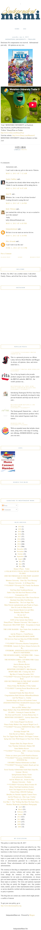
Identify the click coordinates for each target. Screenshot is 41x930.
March (20, 809)
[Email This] (16, 147)
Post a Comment (6, 253)
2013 (18, 546)
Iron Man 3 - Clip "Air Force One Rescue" (21, 799)
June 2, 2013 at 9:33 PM (16, 248)
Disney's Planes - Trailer (21, 569)
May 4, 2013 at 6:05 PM (16, 223)
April (20, 807)
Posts (5, 505)
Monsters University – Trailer (21, 782)
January (20, 814)
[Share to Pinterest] (25, 147)
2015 (18, 541)
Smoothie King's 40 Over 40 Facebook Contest (21, 700)
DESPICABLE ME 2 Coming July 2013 (22, 672)
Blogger (32, 915)
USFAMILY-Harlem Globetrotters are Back (22, 762)
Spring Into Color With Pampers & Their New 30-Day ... (21, 740)
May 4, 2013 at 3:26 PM (16, 203)
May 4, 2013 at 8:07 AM (16, 188)
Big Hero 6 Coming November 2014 (21, 674)
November (20, 551)
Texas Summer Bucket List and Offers (21, 610)
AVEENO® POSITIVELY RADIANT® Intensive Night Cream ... (21, 704)
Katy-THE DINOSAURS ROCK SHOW (22, 636)
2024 (19, 526)
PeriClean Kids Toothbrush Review (21, 590)
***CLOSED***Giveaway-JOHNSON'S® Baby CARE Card (22, 728)
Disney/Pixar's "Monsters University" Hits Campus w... (21, 622)
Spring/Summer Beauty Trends (22, 774)
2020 (19, 529)
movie (24, 149)
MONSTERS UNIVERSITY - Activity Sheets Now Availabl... (21, 718)
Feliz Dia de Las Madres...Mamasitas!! (21, 734)
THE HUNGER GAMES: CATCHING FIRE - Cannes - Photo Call (22, 656)
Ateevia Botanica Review (22, 664)
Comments (7, 510)
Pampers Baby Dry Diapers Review (21, 743)
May (20, 566)
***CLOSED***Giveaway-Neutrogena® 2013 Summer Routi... (22, 678)
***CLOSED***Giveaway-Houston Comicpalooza (21, 643)
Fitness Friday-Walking (21, 617)
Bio (24, 29)
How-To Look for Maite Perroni (21, 607)
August (20, 559)
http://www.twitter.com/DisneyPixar (12, 133)
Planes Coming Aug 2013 (21, 667)
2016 (18, 539)
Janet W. (8, 194)
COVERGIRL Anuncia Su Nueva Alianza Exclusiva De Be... (22, 647)
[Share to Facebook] (22, 147)
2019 (19, 531)
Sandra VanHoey (11, 179)
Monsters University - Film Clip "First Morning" (21, 580)
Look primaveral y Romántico (21, 777)
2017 (19, 536)
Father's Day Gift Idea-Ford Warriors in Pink (21, 592)
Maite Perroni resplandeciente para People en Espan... (21, 605)
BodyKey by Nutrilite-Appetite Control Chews (22, 794)
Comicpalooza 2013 (21, 595)
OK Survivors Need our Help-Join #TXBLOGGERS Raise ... (22, 640)
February (20, 812)
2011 (18, 819)
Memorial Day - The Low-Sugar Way (21, 602)
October (20, 554)
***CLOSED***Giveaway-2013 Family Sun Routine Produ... (21, 586)
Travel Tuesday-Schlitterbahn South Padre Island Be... (21, 769)
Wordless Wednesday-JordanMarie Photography (21, 804)
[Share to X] (20, 147)
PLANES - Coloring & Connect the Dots (21, 712)
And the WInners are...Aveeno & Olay (21, 779)
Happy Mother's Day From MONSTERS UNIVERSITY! (21, 710)
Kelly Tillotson (11, 209)
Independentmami (11, 229)
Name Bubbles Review (21, 748)
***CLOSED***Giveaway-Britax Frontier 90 (22, 784)
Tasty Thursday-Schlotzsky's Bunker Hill (21, 746)
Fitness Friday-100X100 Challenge (21, 792)
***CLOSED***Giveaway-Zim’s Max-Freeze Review (21, 597)
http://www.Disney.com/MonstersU (23, 135)
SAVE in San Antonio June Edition (21, 620)
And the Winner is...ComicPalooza (21, 634)
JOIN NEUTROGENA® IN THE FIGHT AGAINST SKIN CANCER (21, 577)
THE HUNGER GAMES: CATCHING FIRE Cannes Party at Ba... (22, 661)
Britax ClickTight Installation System (22, 787)
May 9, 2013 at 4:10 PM (16, 235)
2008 (19, 827)
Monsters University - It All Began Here (22, 583)
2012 (18, 817)
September (20, 556)
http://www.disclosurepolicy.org (11, 906)
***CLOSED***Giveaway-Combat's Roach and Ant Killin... (22, 766)
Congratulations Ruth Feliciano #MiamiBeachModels (22, 695)
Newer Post (35, 257)
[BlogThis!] (18, 147)
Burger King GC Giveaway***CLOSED (19, 424)
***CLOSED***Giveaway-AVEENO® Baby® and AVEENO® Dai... (21, 759)
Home (17, 29)
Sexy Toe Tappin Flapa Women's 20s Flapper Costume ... (21, 736)
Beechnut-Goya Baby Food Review (21, 600)
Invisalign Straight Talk (21, 731)
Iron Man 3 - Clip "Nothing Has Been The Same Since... (21, 802)
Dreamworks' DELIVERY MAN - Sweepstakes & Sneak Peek (21, 626)
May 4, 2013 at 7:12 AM (16, 173)
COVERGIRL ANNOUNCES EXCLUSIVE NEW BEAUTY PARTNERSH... (21, 651)
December (20, 549)
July (20, 561)
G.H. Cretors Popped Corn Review (21, 722)
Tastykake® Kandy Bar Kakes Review (21, 693)
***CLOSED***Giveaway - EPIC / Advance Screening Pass (22, 752)
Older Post (5, 257)
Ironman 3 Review (22, 772)
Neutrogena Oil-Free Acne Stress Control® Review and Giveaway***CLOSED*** (23, 388)
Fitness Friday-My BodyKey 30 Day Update (21, 686)
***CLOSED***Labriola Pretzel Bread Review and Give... (21, 689)
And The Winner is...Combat (21, 698)
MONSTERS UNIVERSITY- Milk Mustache (21, 669)
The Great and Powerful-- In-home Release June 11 (21, 715)
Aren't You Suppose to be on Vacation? (21, 789)
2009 (18, 824)
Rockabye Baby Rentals (21, 612)
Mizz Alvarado (10, 241)
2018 (19, 534)
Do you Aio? (22, 615)
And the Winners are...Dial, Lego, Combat (21, 797)
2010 (18, 822)
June (20, 564)
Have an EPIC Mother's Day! (21, 707)
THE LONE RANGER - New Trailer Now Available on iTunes (22, 630)
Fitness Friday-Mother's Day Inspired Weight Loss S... (21, 724)
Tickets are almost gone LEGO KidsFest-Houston (22, 755)
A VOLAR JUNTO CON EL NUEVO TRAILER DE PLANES (21, 572)
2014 (18, 544)
